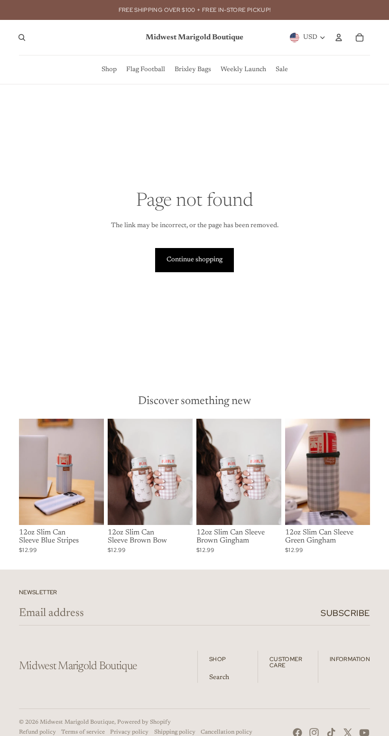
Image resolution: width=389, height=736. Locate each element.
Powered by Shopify (144, 722)
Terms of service (83, 732)
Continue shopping (194, 260)
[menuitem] (109, 69)
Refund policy (37, 732)
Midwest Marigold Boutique (77, 722)
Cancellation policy (226, 732)
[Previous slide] (115, 471)
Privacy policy (129, 732)
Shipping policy (174, 732)
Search (219, 677)
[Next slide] (185, 471)
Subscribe (345, 612)
